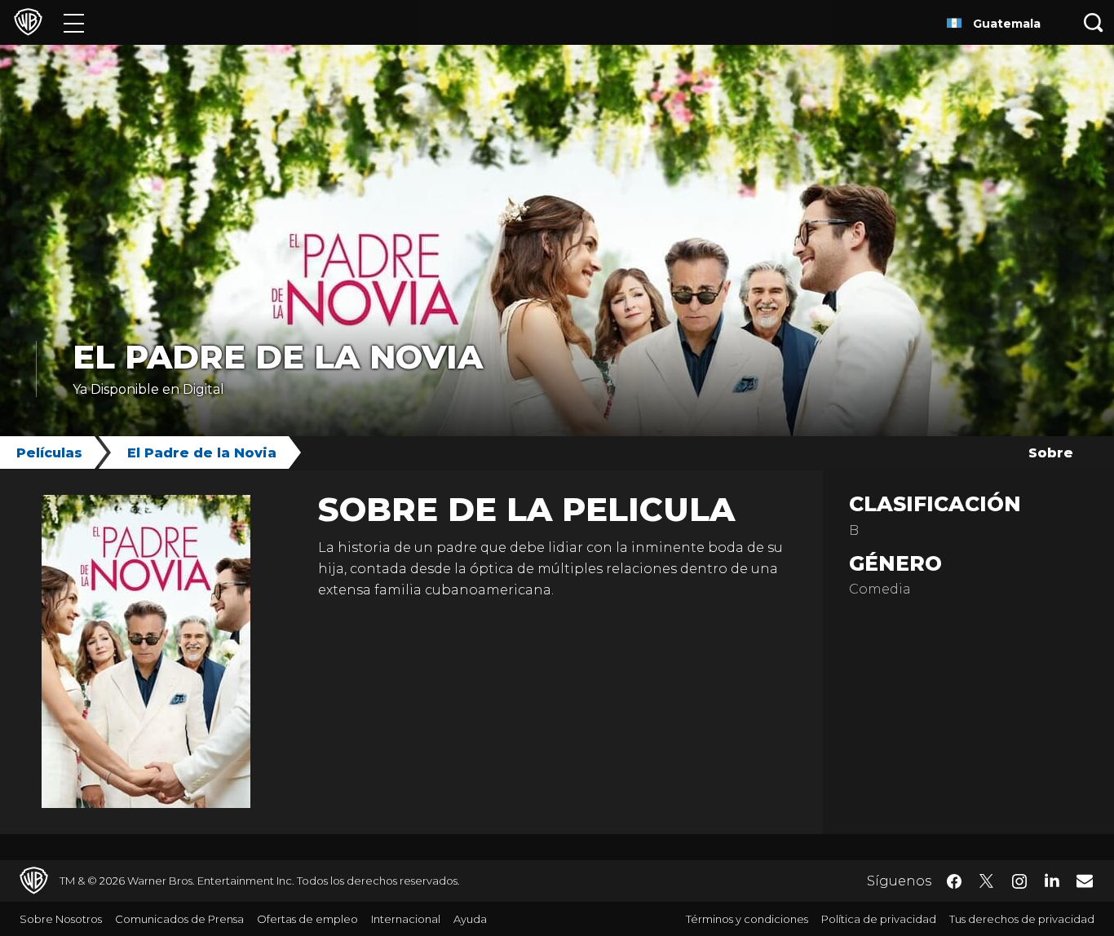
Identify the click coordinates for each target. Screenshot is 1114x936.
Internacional (405, 918)
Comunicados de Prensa (179, 918)
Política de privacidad (878, 918)
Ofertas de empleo (307, 918)
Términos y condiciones (747, 918)
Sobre (1050, 453)
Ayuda (470, 918)
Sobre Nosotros (61, 918)
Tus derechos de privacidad (1021, 918)
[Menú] (73, 22)
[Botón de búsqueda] (1093, 22)
